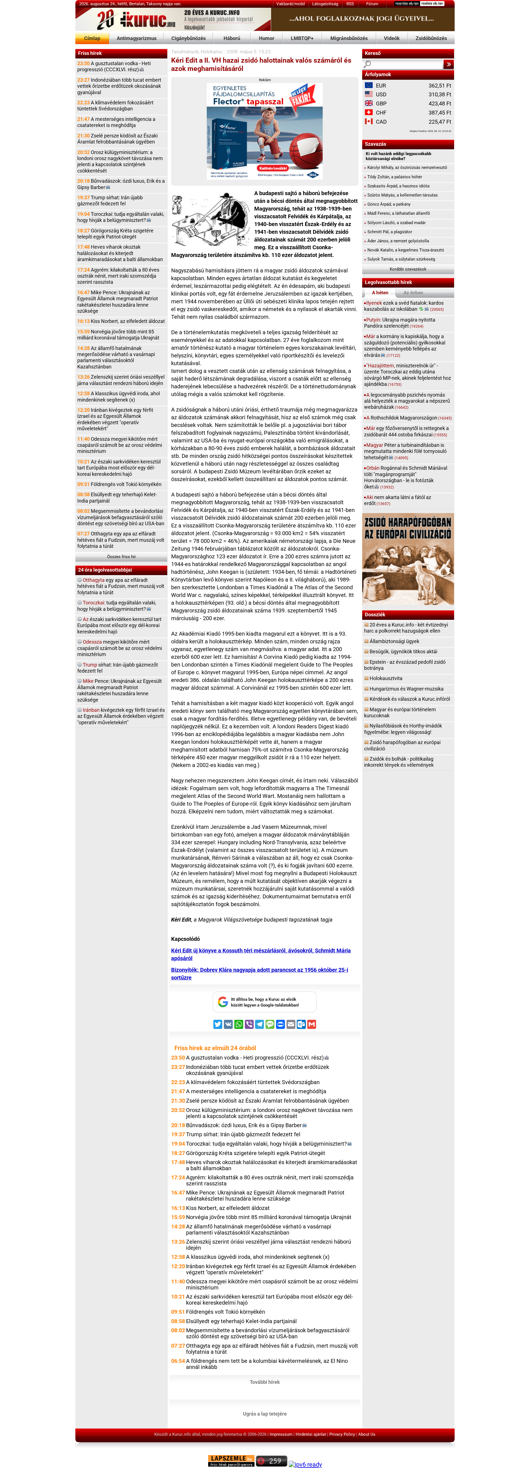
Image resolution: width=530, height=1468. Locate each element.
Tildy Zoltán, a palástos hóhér (393, 176)
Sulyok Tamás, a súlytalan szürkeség (399, 259)
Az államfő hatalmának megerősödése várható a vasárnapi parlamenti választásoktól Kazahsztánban (116, 357)
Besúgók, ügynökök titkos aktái (403, 651)
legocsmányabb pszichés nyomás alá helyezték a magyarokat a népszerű (407, 401)
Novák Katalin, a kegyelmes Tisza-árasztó (404, 250)
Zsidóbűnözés (431, 38)
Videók (392, 38)
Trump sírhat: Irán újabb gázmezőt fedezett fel (110, 200)
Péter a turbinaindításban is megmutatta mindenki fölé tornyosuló (405, 451)
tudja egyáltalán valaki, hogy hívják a (116, 606)
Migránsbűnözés (349, 38)
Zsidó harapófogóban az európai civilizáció (402, 745)
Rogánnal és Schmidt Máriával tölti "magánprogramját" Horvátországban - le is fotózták (405, 477)
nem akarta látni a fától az (397, 500)
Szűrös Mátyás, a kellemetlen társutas (401, 195)
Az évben (413, 292)
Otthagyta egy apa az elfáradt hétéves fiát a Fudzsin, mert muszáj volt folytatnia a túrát (120, 540)
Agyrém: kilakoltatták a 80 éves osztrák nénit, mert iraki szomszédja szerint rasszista (118, 276)
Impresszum (281, 1434)
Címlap (92, 38)
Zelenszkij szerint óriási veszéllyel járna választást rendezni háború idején (121, 380)
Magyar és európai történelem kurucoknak (400, 712)
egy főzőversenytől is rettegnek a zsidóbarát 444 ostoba (406, 431)
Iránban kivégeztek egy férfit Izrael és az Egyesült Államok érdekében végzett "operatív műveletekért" (115, 419)
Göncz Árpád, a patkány (387, 204)
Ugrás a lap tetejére (265, 1414)
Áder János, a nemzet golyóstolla (396, 240)
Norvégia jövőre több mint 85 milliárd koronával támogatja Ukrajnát (118, 335)
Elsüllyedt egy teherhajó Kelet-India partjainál (117, 497)
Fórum (372, 3)
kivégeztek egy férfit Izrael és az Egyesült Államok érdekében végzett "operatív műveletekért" (121, 716)
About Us (366, 1434)
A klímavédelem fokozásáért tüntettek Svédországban (115, 106)
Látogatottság (325, 3)
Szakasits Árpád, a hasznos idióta (397, 186)
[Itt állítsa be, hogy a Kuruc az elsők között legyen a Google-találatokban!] (265, 1011)
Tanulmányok (185, 51)
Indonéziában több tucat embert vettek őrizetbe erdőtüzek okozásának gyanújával (119, 86)
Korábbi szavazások (408, 269)
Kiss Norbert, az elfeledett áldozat (121, 321)
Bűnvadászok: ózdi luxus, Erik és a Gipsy (121, 184)
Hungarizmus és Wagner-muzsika (407, 689)
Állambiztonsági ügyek (394, 641)
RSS (350, 3)
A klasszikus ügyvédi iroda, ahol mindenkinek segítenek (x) (118, 396)
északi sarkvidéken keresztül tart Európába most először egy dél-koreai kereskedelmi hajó (119, 625)
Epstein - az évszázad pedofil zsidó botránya (405, 665)
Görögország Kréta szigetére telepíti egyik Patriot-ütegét (115, 234)
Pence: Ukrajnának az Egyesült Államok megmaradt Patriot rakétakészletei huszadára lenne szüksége (119, 690)
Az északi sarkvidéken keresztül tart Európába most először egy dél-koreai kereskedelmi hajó (119, 468)
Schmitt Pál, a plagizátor (388, 231)
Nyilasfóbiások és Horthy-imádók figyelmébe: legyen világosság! (403, 729)
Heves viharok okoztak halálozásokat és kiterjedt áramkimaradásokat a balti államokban (120, 253)
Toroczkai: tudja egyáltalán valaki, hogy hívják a (120, 217)
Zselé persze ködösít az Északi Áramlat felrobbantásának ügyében (117, 139)
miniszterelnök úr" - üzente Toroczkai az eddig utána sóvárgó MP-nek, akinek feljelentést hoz (407, 375)
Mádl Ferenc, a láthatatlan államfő (397, 213)
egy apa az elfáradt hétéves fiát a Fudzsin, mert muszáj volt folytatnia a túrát (120, 586)
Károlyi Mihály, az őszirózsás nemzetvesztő (405, 167)
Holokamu (211, 51)
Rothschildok (409, 418)
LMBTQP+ (302, 38)
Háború (232, 38)
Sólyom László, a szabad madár (395, 222)
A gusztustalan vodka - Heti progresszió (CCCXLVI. (114, 66)
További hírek (265, 1382)
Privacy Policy (342, 1434)
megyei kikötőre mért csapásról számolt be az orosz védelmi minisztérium (119, 648)
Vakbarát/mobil (290, 3)
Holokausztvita (386, 678)
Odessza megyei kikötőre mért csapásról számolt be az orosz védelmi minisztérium (119, 445)
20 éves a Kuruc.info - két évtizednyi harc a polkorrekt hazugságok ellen (406, 628)
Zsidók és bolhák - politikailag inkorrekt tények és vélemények (399, 762)
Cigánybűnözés (188, 38)
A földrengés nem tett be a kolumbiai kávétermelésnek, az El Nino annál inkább (267, 1364)
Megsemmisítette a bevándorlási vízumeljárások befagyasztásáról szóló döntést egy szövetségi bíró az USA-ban (120, 517)
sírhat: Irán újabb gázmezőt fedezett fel (117, 668)
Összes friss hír (121, 556)
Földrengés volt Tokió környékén (119, 484)
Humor (266, 38)
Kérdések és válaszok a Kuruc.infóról (410, 699)
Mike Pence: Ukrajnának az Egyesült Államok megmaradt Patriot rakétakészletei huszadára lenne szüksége (117, 302)
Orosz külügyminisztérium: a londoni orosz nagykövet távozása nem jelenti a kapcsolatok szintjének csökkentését (120, 161)
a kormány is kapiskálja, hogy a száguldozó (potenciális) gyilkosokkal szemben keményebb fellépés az (404, 345)
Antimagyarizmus (137, 38)
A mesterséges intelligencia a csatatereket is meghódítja (116, 122)
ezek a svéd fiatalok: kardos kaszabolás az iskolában (404, 306)
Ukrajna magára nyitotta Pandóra (399, 323)
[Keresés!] (449, 64)
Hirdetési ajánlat (311, 1434)
